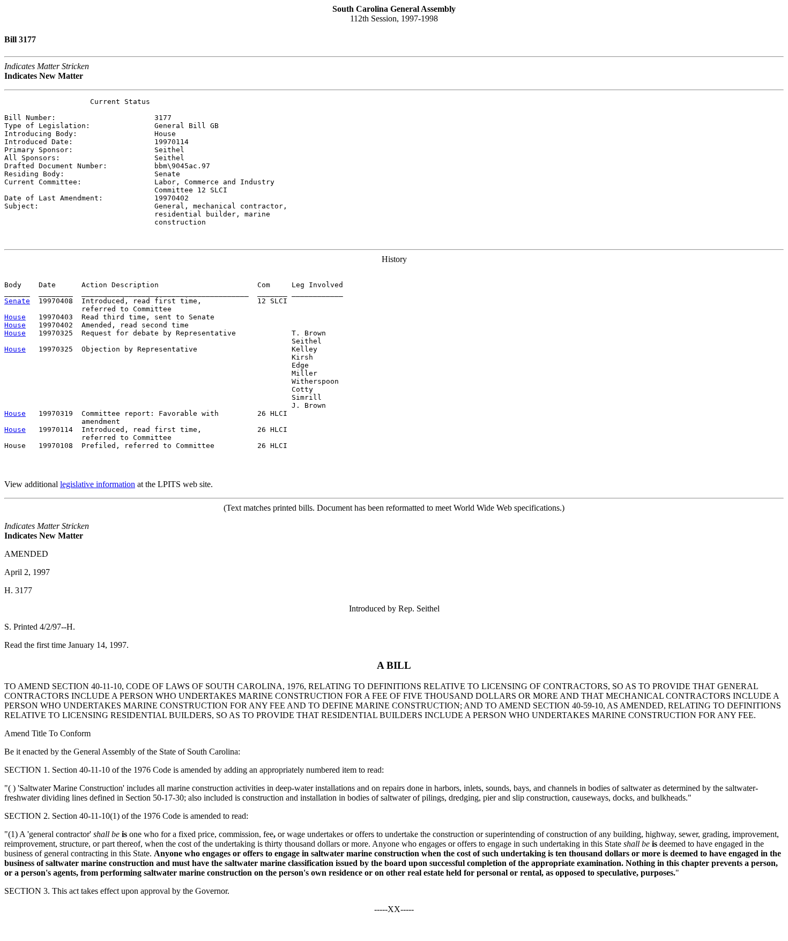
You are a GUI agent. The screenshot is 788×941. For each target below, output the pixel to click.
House (15, 317)
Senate (17, 301)
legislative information (97, 484)
